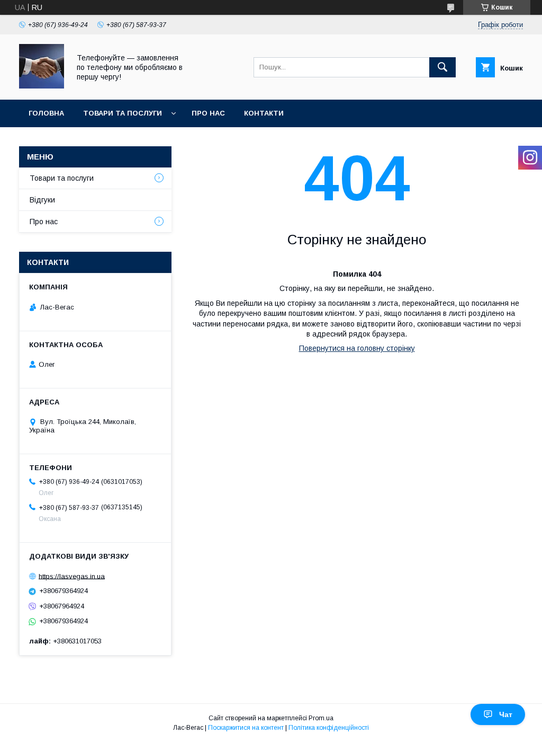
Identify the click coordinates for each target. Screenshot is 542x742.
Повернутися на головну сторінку (357, 348)
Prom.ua (321, 718)
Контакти (264, 113)
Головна (46, 113)
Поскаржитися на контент (246, 727)
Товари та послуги (122, 113)
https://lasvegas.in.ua (72, 576)
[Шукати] (442, 67)
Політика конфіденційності (328, 727)
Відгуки (42, 200)
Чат (505, 714)
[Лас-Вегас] (41, 86)
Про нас (208, 113)
